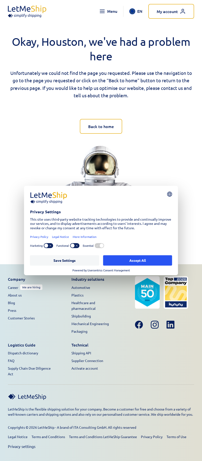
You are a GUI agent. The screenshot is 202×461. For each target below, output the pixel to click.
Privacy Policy (152, 436)
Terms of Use (176, 436)
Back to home (101, 126)
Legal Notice (18, 436)
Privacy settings (21, 446)
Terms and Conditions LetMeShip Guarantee (103, 436)
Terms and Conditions (48, 436)
